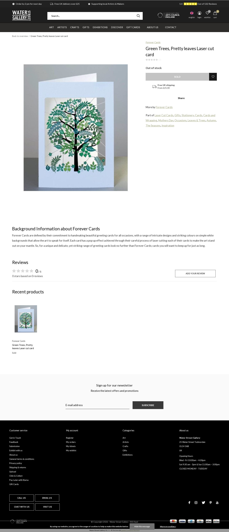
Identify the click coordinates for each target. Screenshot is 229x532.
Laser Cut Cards (164, 115)
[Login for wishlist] (213, 77)
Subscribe (148, 405)
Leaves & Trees (196, 120)
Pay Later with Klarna (19, 480)
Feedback (13, 442)
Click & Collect (15, 476)
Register (70, 438)
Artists (62, 27)
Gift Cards (133, 27)
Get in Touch (15, 438)
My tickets (71, 446)
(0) (160, 60)
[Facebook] (189, 502)
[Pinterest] (211, 502)
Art (51, 27)
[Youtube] (217, 502)
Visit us (47, 507)
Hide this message (142, 526)
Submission (14, 446)
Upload (12, 471)
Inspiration (168, 125)
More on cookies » (168, 526)
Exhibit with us (15, 450)
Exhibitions (100, 27)
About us (13, 455)
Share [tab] (181, 98)
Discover (117, 27)
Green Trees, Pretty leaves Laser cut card (23, 347)
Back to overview (20, 36)
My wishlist (71, 450)
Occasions (180, 120)
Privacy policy (15, 463)
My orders (71, 442)
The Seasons (153, 125)
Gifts (86, 27)
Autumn (211, 120)
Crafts (74, 27)
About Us (152, 27)
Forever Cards (153, 42)
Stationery (188, 115)
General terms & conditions (21, 459)
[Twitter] (203, 502)
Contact (170, 27)
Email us (47, 498)
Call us (21, 498)
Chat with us (21, 507)
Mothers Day (165, 120)
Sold (177, 76)
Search (138, 16)
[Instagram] (196, 502)
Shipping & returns (17, 467)
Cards (198, 115)
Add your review (195, 273)
